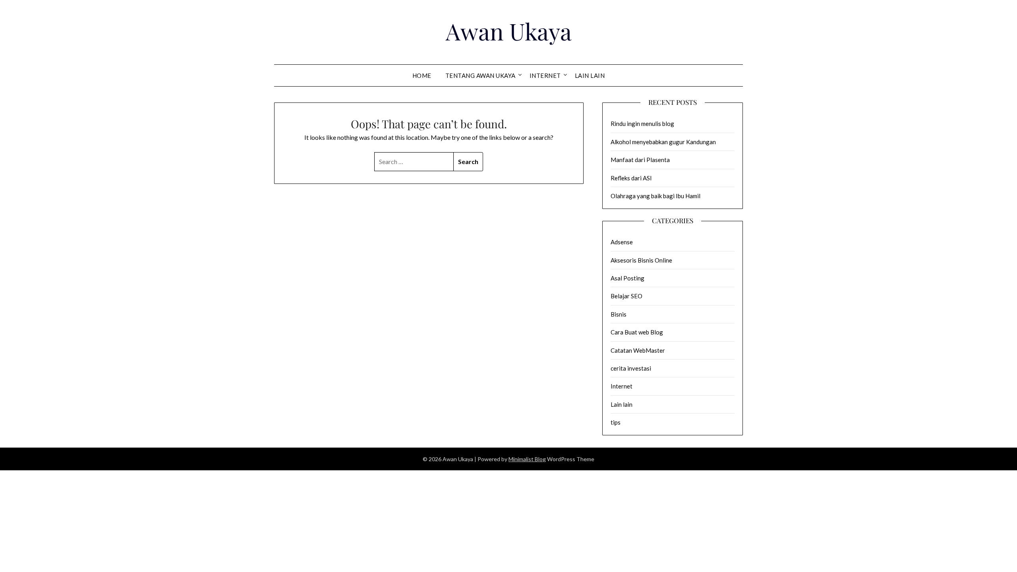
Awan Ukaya (509, 30)
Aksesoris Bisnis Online (641, 260)
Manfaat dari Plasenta (640, 159)
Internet (545, 75)
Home (421, 75)
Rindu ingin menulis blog (642, 123)
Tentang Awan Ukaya (480, 75)
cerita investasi (631, 368)
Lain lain (590, 75)
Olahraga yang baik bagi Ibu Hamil (655, 195)
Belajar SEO (626, 296)
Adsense (622, 241)
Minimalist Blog (527, 459)
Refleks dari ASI (631, 178)
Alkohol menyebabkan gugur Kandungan (663, 141)
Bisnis (618, 314)
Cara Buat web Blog (637, 332)
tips (616, 422)
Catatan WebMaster (638, 350)
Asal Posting (627, 278)
